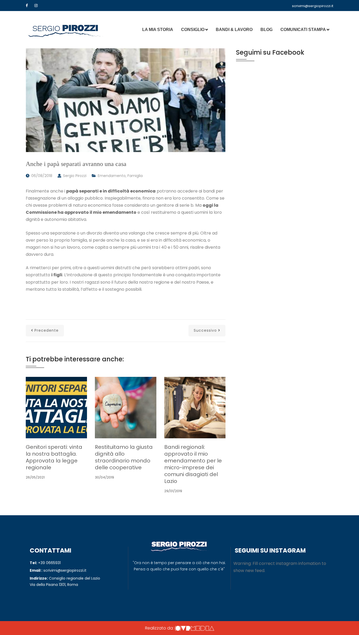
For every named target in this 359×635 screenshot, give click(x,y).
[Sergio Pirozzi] (65, 29)
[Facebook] (27, 5)
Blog (266, 29)
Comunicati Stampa (303, 29)
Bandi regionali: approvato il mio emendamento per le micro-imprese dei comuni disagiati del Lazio (193, 464)
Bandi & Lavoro (234, 29)
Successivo (205, 330)
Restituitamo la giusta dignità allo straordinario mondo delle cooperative (124, 457)
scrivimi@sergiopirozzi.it (312, 5)
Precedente (46, 330)
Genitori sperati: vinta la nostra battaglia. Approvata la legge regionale (54, 457)
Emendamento (112, 175)
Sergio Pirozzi (74, 175)
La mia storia (157, 29)
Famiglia (135, 175)
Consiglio (192, 29)
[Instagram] (36, 5)
